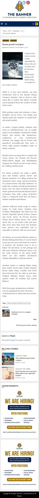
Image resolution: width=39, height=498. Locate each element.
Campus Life (19, 356)
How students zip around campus (25, 359)
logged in (14, 340)
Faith (24, 369)
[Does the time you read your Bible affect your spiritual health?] (8, 373)
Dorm (24, 303)
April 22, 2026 (21, 362)
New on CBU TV (36, 24)
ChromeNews (28, 494)
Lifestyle (5, 40)
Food (28, 303)
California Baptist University (14, 303)
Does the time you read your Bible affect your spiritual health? (26, 373)
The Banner (19, 14)
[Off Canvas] (2, 24)
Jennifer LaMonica (9, 47)
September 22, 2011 (22, 47)
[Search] (33, 24)
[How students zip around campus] (8, 359)
